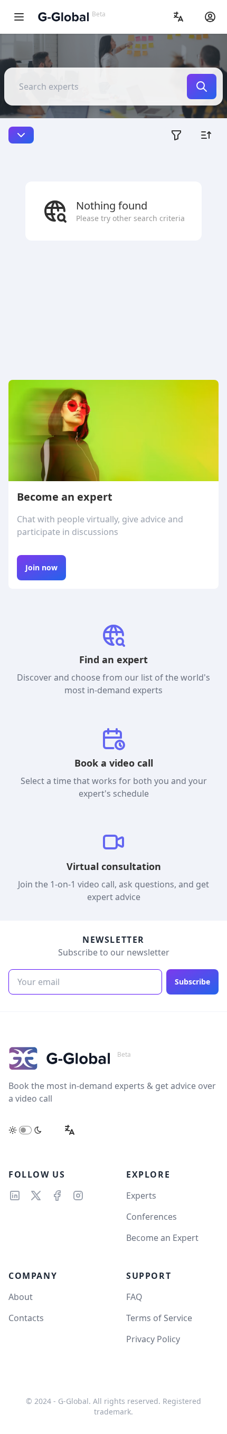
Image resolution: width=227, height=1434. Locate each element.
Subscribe (192, 982)
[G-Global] (63, 17)
